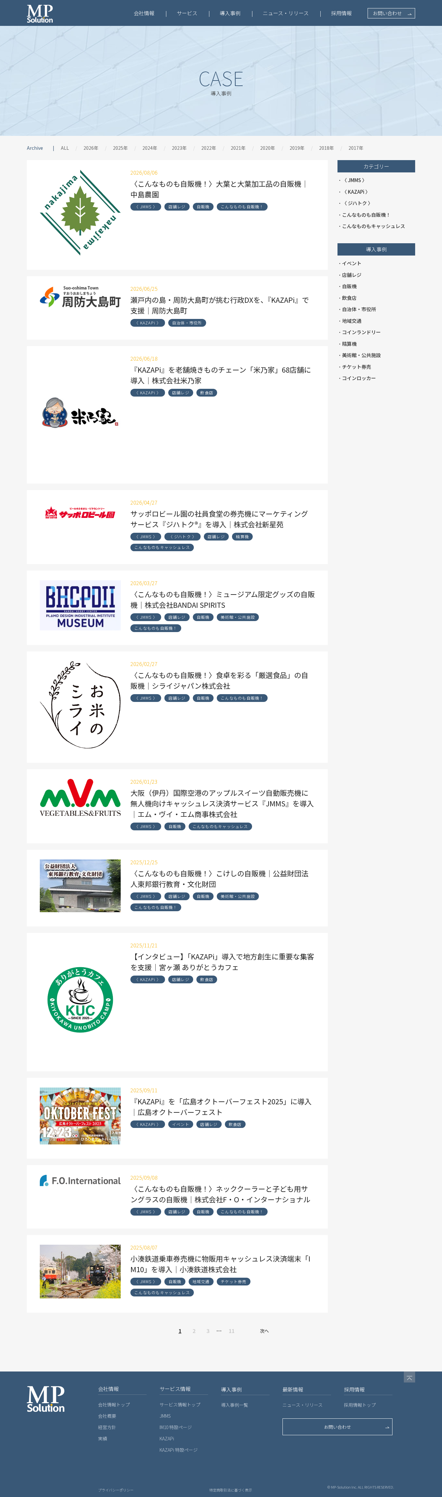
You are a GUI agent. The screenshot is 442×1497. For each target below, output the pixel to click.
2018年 (326, 148)
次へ (264, 1331)
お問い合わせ (387, 13)
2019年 (297, 148)
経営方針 (107, 1427)
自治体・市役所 (187, 323)
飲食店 (206, 393)
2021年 (238, 148)
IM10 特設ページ (176, 1427)
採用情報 (341, 13)
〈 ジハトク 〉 (183, 537)
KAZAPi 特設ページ (179, 1450)
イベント (180, 1124)
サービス (187, 13)
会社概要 (107, 1416)
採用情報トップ (360, 1405)
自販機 (203, 207)
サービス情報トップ (180, 1404)
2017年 (355, 148)
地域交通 (201, 1281)
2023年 (179, 148)
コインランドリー (361, 332)
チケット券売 (233, 1281)
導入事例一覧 (234, 1405)
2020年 (267, 148)
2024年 (149, 148)
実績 (102, 1438)
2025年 (120, 148)
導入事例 (230, 13)
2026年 (90, 148)
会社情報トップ (114, 1404)
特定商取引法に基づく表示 (230, 1489)
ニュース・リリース (286, 13)
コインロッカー (359, 378)
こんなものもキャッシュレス (162, 547)
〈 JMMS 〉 (145, 207)
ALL (65, 148)
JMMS (165, 1416)
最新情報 (292, 1389)
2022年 (208, 148)
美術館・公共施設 (238, 617)
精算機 (242, 537)
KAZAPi (167, 1438)
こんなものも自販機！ (242, 207)
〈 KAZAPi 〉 (147, 323)
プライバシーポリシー (116, 1489)
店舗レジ (177, 207)
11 (232, 1331)
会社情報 (144, 13)
